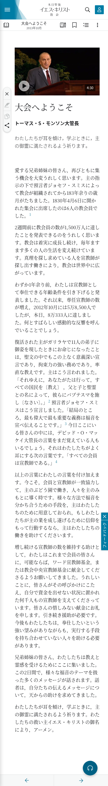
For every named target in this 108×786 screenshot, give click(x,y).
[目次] (6, 25)
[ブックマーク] (74, 25)
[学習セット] (63, 25)
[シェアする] (7, 125)
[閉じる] (7, 93)
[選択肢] (97, 25)
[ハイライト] (7, 105)
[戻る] (27, 780)
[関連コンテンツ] (86, 25)
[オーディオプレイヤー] (90, 768)
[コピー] (7, 116)
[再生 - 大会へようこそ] (24, 86)
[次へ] (81, 780)
